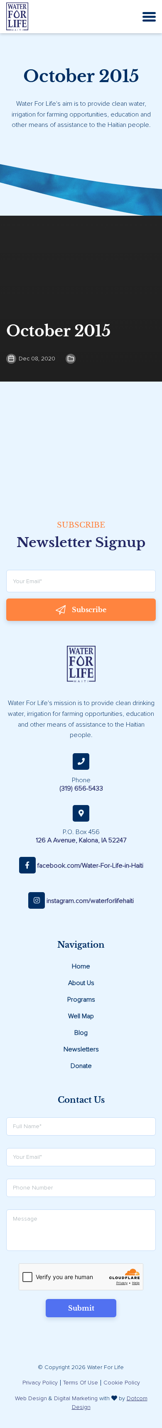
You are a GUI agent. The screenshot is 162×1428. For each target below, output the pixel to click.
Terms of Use (80, 1382)
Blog (81, 1033)
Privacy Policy (40, 1382)
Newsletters (81, 1049)
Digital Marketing (76, 1398)
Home (81, 966)
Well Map (81, 1016)
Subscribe (89, 610)
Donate (81, 1066)
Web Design (31, 1398)
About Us (81, 983)
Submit (81, 1308)
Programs (81, 999)
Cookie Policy (121, 1382)
